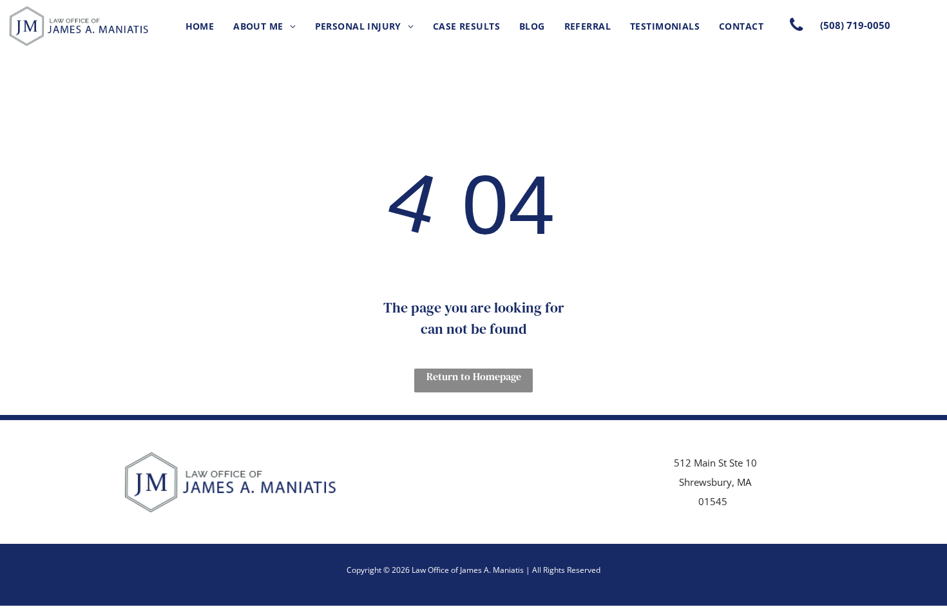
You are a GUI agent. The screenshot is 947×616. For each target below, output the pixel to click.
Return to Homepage (473, 376)
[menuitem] (200, 26)
